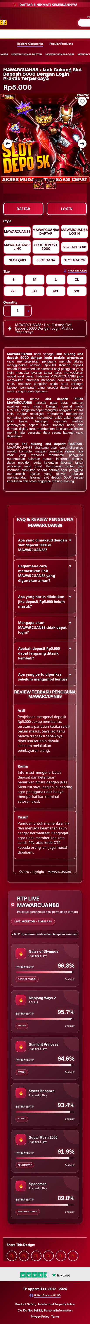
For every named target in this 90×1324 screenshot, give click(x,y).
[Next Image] (82, 144)
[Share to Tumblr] (73, 1255)
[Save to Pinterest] (48, 1255)
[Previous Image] (8, 144)
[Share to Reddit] (60, 1255)
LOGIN (67, 208)
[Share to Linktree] (36, 1255)
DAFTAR (23, 208)
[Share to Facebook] (24, 1255)
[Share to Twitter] (12, 1255)
